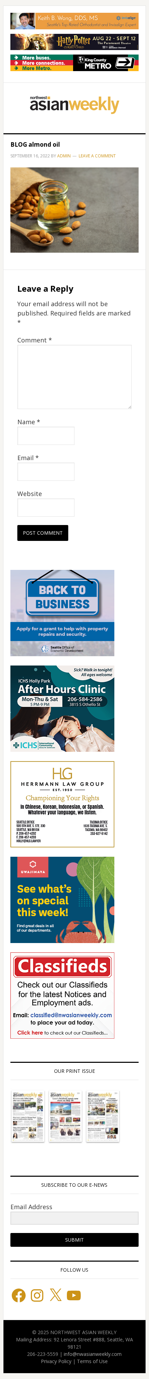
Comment (34, 340)
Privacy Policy (56, 1361)
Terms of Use (92, 1361)
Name (28, 422)
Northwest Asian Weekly (74, 105)
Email (28, 458)
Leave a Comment (97, 156)
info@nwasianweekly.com (93, 1354)
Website (29, 493)
